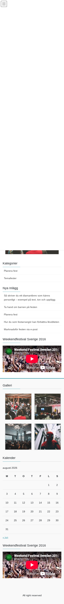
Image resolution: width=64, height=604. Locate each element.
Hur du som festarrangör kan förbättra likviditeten (31, 321)
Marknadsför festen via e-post (21, 329)
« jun (5, 537)
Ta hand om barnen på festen (20, 307)
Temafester (10, 278)
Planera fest (10, 270)
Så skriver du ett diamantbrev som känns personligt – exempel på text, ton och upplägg (29, 297)
